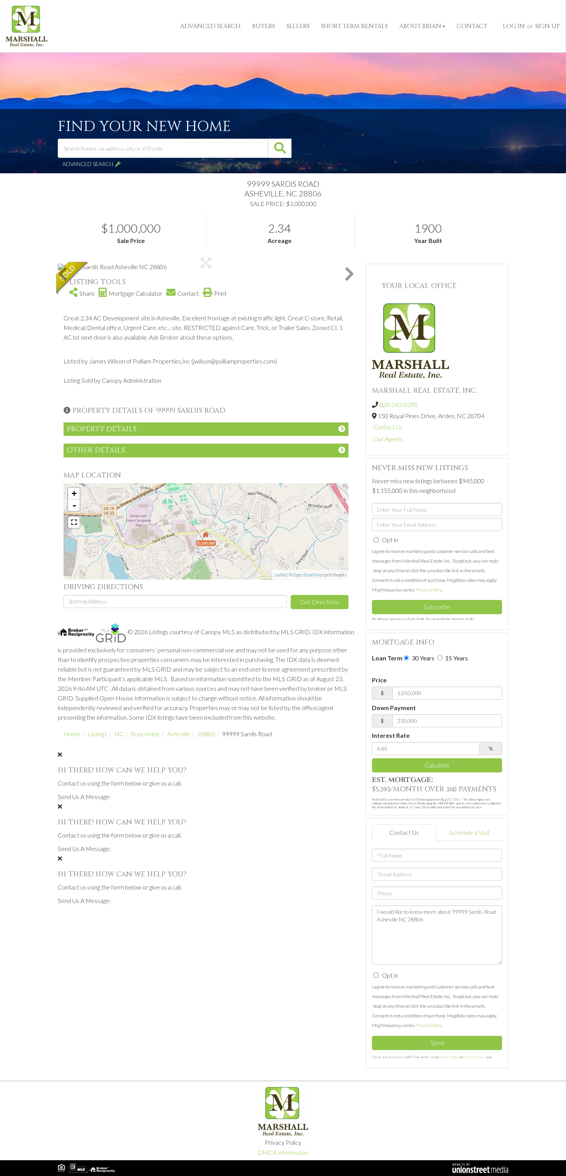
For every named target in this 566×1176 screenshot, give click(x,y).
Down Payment (394, 707)
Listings (97, 733)
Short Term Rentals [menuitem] (354, 26)
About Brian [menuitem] (420, 26)
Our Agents (388, 438)
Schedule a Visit (469, 832)
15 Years (456, 658)
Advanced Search (87, 164)
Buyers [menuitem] (263, 26)
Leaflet (280, 574)
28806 (206, 733)
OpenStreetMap (307, 574)
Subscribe (437, 606)
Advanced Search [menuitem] (210, 26)
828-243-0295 (398, 404)
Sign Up (547, 26)
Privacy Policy (428, 590)
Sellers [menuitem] (298, 26)
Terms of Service (474, 1057)
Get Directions (319, 601)
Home (72, 733)
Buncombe (145, 733)
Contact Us (388, 427)
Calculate (437, 765)
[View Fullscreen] (74, 522)
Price (379, 679)
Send (437, 1042)
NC (119, 733)
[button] (279, 148)
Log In (514, 26)
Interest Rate (391, 735)
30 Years (422, 658)
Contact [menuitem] (472, 26)
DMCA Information (283, 1152)
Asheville (178, 733)
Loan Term (387, 658)
